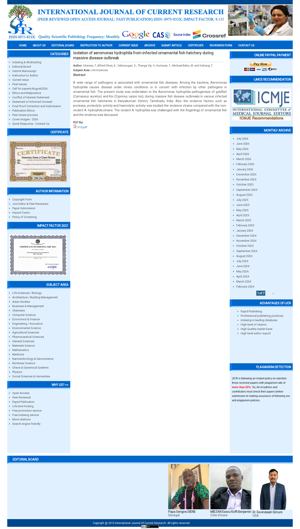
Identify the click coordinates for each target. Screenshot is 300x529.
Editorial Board (21, 66)
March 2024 (243, 281)
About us (39, 45)
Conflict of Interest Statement (30, 97)
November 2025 (246, 179)
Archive (149, 45)
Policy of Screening (24, 217)
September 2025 (246, 189)
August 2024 (244, 256)
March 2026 (243, 159)
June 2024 (242, 266)
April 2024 (242, 276)
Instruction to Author (25, 75)
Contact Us (246, 45)
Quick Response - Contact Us (30, 123)
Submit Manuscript (24, 71)
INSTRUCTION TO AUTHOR (96, 45)
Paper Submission (23, 208)
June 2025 (242, 205)
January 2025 (244, 230)
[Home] (117, 38)
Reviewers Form (221, 45)
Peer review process (25, 115)
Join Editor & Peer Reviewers (30, 203)
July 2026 (242, 138)
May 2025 (242, 210)
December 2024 (246, 235)
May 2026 (242, 149)
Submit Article (171, 45)
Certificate (196, 45)
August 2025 (244, 194)
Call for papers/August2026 (29, 88)
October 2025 (244, 184)
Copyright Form (22, 199)
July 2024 (242, 261)
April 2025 (242, 215)
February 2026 (245, 164)
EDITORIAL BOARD (63, 45)
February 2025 (245, 225)
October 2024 (244, 245)
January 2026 (244, 169)
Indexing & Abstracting (26, 62)
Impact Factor (21, 212)
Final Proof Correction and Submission (36, 106)
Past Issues (19, 84)
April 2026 (242, 154)
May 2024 (242, 271)
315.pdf (82, 127)
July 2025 (242, 200)
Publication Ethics (23, 110)
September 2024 (246, 251)
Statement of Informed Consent (32, 101)
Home (23, 45)
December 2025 (246, 174)
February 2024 (245, 286)
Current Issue (128, 45)
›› (273, 293)
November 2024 (246, 240)
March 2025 (243, 220)
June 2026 (242, 143)
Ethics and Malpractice (26, 93)
